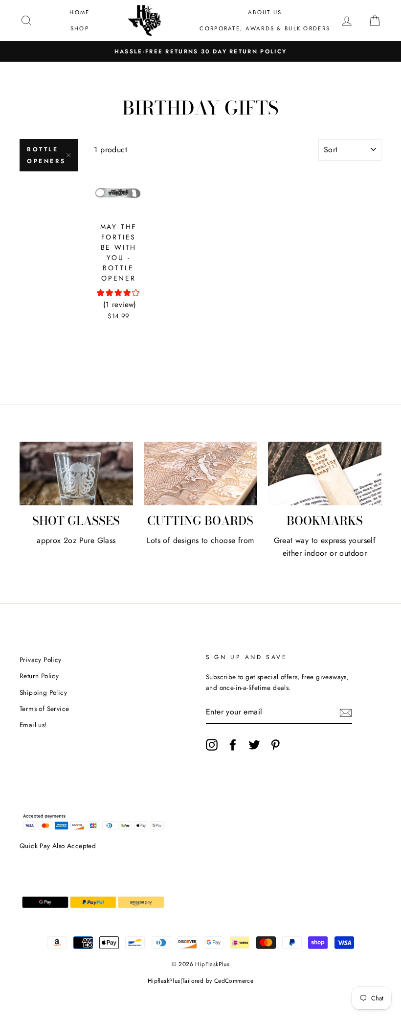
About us (265, 12)
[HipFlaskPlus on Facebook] (233, 745)
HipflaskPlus (164, 980)
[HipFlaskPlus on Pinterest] (275, 745)
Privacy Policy (41, 659)
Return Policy (39, 676)
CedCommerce (233, 980)
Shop (79, 28)
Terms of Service (44, 708)
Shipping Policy (43, 692)
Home (79, 12)
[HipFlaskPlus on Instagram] (212, 745)
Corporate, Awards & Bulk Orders (265, 28)
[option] (200, 51)
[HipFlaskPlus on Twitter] (254, 745)
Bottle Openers (46, 155)
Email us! (33, 725)
